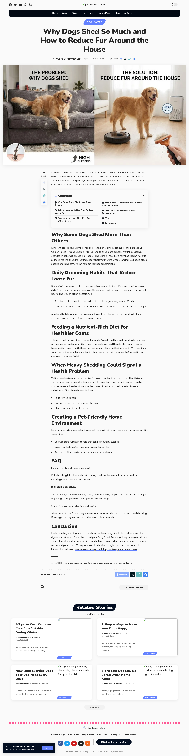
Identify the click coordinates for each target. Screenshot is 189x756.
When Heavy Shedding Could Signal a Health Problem (122, 204)
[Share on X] (125, 59)
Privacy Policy (11, 749)
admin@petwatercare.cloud (68, 59)
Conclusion (110, 223)
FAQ (107, 218)
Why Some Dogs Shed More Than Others (73, 203)
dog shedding (85, 563)
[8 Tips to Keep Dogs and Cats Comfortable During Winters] (75, 639)
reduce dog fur (125, 563)
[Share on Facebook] (121, 59)
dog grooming (70, 563)
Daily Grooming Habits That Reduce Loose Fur (74, 211)
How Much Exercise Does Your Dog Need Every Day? (34, 675)
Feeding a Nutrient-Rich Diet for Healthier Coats (72, 219)
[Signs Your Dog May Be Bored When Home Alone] (161, 682)
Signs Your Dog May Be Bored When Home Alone (119, 675)
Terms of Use (28, 749)
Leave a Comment (135, 587)
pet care (112, 563)
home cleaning (100, 563)
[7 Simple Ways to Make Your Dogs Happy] (161, 637)
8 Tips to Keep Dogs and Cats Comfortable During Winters (34, 628)
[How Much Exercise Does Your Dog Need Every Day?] (75, 682)
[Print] (134, 59)
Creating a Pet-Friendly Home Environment (118, 211)
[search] (136, 13)
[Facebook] (10, 4)
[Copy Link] (129, 59)
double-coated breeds (126, 247)
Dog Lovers (94, 22)
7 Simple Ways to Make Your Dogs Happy (119, 626)
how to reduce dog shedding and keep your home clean (106, 549)
